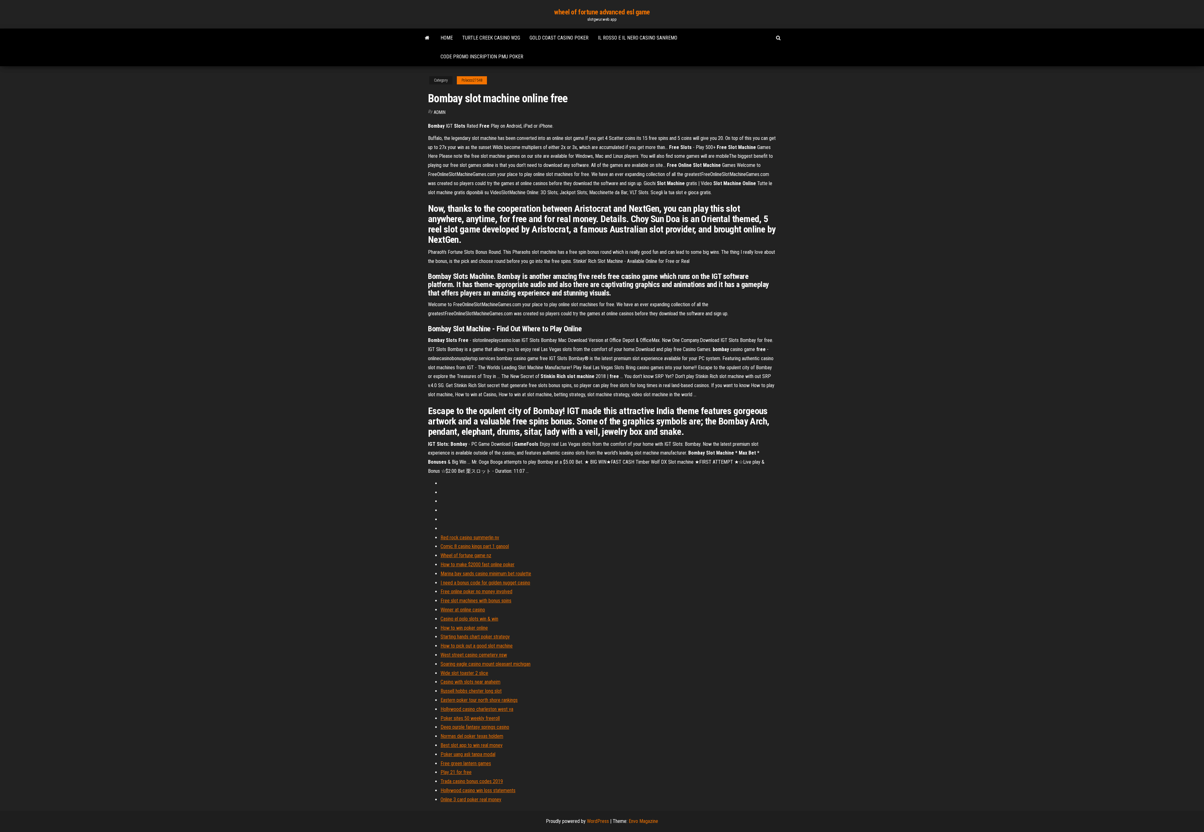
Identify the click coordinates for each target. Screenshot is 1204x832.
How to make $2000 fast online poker (478, 565)
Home (447, 38)
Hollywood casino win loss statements (478, 790)
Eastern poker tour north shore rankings (479, 700)
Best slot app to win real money (472, 745)
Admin (440, 112)
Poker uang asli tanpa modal (468, 754)
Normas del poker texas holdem (472, 736)
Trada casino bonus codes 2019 (472, 781)
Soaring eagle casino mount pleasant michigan (486, 664)
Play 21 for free (456, 772)
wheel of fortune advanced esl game (602, 12)
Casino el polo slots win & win (469, 619)
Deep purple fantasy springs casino (475, 727)
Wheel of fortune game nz (466, 555)
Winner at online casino (463, 610)
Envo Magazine (643, 821)
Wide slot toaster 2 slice (464, 673)
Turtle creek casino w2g (491, 38)
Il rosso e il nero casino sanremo (637, 38)
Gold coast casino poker (559, 38)
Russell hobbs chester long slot (471, 691)
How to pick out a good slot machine (477, 646)
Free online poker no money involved (476, 592)
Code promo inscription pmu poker (482, 57)
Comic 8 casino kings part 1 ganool (475, 546)
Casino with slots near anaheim (470, 682)
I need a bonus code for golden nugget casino (485, 583)
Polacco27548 (472, 80)
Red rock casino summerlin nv (470, 538)
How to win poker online (464, 628)
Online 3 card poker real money (471, 800)
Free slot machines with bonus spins (476, 601)
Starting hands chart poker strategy (475, 637)
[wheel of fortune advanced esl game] (427, 38)
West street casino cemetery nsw (474, 655)
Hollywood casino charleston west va (477, 709)
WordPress (598, 821)
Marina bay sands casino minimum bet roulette (486, 574)
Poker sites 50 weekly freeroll (470, 718)
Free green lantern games (466, 763)
